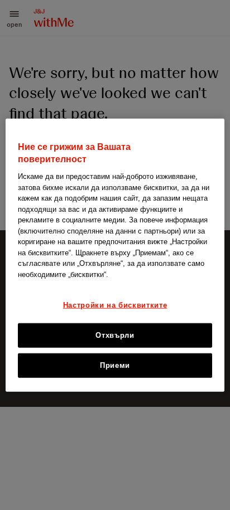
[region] (115, 255)
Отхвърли (114, 334)
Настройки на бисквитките (115, 305)
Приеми (115, 365)
